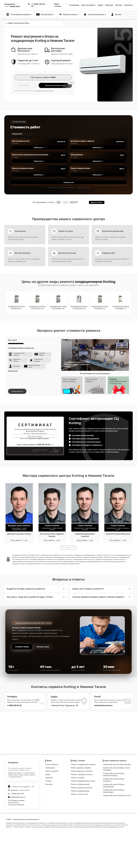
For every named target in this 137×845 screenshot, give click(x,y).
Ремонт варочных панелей (81, 771)
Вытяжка (118, 14)
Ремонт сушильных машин (81, 788)
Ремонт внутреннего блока (23, 168)
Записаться (38, 147)
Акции (100, 5)
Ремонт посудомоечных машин (83, 764)
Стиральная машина (96, 14)
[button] (64, 548)
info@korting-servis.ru (103, 705)
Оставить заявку (22, 647)
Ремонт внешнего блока (80, 168)
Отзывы (118, 5)
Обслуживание (77, 155)
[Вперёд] (130, 14)
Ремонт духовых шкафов (81, 768)
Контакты (128, 5)
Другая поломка (96, 202)
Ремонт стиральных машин (82, 774)
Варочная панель (70, 14)
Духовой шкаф (46, 14)
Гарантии (109, 5)
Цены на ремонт (88, 5)
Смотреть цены (42, 647)
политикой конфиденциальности (44, 91)
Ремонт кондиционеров (80, 791)
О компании (74, 5)
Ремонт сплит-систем (79, 794)
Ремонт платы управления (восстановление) (30, 155)
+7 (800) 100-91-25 (38, 5)
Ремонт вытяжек (77, 778)
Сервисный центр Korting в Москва (117, 764)
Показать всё (68, 182)
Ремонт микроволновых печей (83, 781)
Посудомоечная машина (20, 14)
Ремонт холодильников (80, 784)
